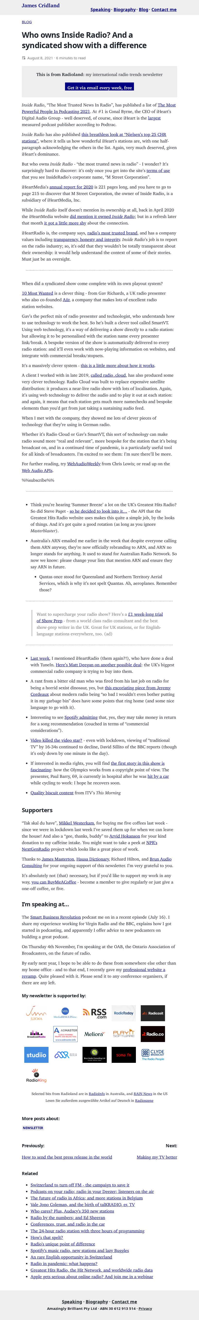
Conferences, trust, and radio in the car (68, 1223)
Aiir (66, 298)
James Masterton (58, 858)
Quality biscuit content (52, 791)
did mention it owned (102, 215)
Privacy (145, 1308)
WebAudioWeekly (83, 462)
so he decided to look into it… (98, 510)
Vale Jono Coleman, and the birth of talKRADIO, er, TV (83, 1203)
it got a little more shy (65, 222)
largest (154, 117)
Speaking (100, 9)
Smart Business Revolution (55, 916)
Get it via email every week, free (99, 86)
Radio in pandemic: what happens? (64, 1262)
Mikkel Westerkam (76, 822)
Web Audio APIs (37, 469)
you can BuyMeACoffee (54, 881)
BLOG (27, 21)
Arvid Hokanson (124, 835)
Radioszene (144, 1099)
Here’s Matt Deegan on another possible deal (98, 663)
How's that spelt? (47, 1236)
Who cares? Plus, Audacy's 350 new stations (72, 1210)
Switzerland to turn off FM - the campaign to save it (80, 1183)
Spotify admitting (81, 716)
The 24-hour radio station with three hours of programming (87, 1229)
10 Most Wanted (37, 292)
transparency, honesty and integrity (87, 238)
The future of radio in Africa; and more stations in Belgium (87, 1197)
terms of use (158, 169)
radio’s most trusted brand (112, 231)
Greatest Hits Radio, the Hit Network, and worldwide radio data (92, 1269)
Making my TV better (157, 1156)
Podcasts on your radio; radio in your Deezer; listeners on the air (92, 1190)
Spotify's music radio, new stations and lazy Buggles (80, 1249)
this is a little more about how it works (117, 364)
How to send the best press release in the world (67, 1156)
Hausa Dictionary (92, 858)
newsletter (33, 1128)
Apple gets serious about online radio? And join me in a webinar (92, 1275)
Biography (125, 9)
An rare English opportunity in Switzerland (71, 1256)
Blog (143, 9)
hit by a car (158, 775)
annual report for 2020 (71, 186)
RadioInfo (97, 1092)
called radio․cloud (108, 374)
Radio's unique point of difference (63, 1243)
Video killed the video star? (56, 739)
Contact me (164, 9)
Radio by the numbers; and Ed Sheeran (68, 1216)
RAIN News (143, 1092)
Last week (40, 657)
